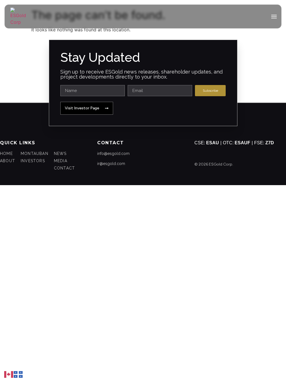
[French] (18, 374)
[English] (9, 374)
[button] (273, 16)
